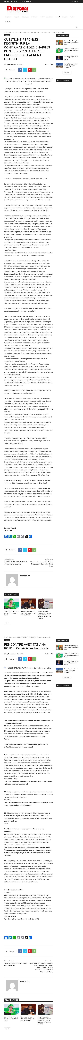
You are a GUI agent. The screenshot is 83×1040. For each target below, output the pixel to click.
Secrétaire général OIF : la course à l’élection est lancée (71, 58)
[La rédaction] (5, 64)
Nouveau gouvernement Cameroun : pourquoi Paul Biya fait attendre (28, 613)
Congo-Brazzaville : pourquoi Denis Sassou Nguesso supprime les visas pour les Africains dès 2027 (44, 615)
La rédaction (12, 64)
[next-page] (8, 623)
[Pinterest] (30, 70)
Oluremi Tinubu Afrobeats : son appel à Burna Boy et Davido (11, 613)
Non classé (12, 32)
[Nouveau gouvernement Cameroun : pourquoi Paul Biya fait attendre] (28, 604)
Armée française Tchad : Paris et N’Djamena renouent (71, 65)
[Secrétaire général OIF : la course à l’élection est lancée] (59, 58)
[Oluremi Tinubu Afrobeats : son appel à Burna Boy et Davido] (11, 604)
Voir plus (66, 72)
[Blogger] (66, 1)
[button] (76, 26)
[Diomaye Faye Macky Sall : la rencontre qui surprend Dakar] (59, 42)
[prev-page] (5, 623)
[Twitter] (78, 1)
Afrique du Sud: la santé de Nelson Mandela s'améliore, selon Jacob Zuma (41, 564)
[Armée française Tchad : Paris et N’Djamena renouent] (59, 65)
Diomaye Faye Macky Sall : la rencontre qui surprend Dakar (71, 42)
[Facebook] (69, 1)
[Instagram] (72, 1)
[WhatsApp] (34, 70)
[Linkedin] (75, 1)
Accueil (6, 32)
